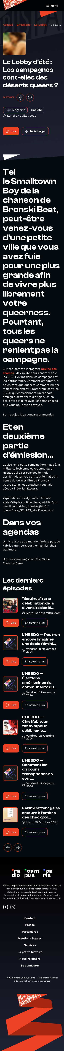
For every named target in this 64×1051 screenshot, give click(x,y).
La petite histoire (30, 952)
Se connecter (30, 965)
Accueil (8, 24)
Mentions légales (30, 938)
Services (30, 945)
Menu (54, 5)
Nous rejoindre (29, 958)
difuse (47, 981)
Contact (30, 918)
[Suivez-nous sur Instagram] (13, 907)
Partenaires (30, 931)
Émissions (23, 24)
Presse (30, 925)
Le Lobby (40, 24)
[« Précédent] (8, 847)
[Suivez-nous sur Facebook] (6, 907)
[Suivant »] (18, 847)
